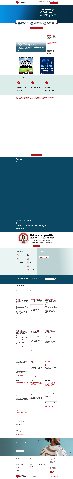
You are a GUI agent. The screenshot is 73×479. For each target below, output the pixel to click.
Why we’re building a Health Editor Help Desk (50, 23)
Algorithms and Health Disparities (34, 360)
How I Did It (19, 299)
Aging (16, 299)
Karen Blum (18, 395)
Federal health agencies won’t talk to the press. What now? (35, 89)
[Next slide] (57, 23)
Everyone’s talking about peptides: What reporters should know (22, 89)
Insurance (37, 330)
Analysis (39, 330)
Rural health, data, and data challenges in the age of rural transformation (50, 89)
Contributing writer (21, 50)
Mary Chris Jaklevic (19, 424)
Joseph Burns (18, 364)
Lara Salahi (50, 53)
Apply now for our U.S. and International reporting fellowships (25, 23)
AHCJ (45, 360)
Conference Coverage (51, 299)
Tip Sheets (53, 35)
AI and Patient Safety (32, 299)
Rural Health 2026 (20, 43)
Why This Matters (38, 299)
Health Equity (48, 47)
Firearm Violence (47, 299)
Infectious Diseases (49, 35)
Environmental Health (49, 360)
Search (57, 1)
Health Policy (33, 330)
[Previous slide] (16, 23)
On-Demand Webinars (24, 43)
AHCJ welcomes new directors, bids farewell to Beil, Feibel (38, 23)
